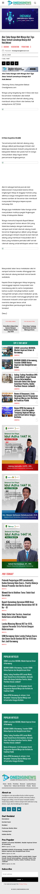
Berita (17, 355)
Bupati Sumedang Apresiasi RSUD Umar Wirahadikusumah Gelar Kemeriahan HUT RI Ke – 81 (19, 605)
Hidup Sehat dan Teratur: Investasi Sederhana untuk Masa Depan (16, 615)
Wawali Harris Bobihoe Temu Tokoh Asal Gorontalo (18, 594)
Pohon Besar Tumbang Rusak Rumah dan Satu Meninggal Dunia (29, 328)
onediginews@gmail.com (20, 51)
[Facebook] (4, 63)
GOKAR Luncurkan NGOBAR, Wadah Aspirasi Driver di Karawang (25, 350)
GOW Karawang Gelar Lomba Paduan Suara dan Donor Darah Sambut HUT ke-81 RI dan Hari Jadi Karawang (19, 639)
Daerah (6, 47)
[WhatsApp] (16, 63)
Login (19, 879)
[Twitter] (8, 63)
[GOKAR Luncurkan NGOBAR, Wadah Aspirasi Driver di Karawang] (7, 351)
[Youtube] (19, 809)
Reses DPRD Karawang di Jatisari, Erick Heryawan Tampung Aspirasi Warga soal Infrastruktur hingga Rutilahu (24, 412)
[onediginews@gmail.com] (3, 51)
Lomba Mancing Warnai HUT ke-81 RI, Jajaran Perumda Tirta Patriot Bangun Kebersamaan (18, 626)
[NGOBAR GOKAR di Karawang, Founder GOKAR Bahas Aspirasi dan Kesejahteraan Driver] (7, 364)
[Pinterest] (12, 63)
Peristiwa (25, 47)
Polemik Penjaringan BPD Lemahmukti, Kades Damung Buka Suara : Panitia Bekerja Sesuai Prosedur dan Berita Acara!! (20, 583)
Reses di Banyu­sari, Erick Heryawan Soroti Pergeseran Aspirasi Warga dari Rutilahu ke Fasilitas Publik (26, 397)
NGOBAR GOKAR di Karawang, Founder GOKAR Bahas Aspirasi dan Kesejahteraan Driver (25, 363)
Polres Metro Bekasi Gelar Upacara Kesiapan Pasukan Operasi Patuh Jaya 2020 (10, 328)
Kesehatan (15, 47)
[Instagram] (9, 809)
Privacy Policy (23, 884)
